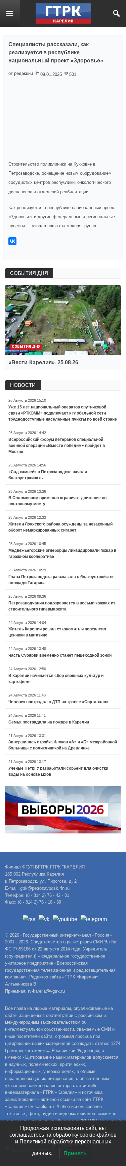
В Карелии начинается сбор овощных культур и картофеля (55, 678)
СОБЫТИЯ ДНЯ (29, 273)
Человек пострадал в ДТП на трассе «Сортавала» (58, 702)
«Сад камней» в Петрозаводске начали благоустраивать (47, 475)
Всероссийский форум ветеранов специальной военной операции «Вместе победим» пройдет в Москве (56, 445)
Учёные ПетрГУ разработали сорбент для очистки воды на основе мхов (58, 771)
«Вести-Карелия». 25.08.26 (43, 362)
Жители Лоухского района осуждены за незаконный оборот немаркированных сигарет (60, 527)
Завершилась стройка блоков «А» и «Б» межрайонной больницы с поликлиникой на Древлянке (62, 745)
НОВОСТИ (23, 385)
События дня (26, 346)
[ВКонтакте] (12, 241)
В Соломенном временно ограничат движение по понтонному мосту (57, 500)
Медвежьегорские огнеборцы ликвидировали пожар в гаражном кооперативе (62, 553)
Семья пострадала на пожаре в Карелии (48, 722)
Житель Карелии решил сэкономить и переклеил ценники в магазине (57, 632)
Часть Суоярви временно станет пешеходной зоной (60, 655)
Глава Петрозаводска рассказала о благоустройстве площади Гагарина (61, 579)
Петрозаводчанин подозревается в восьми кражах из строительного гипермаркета (61, 606)
